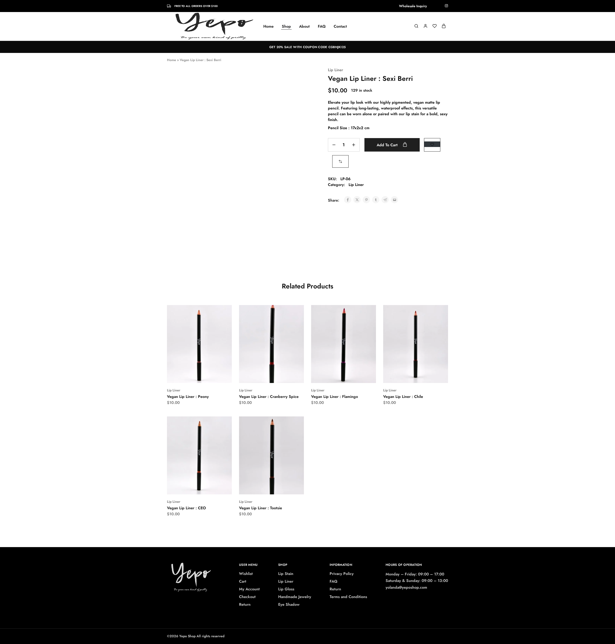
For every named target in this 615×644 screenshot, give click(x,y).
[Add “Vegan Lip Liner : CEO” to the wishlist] (211, 487)
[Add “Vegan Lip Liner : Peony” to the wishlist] (211, 376)
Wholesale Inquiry (413, 6)
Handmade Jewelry (294, 596)
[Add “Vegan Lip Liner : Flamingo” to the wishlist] (355, 376)
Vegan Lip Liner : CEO (186, 508)
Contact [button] (340, 26)
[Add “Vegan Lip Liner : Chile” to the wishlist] (427, 376)
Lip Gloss (286, 589)
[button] (340, 161)
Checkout (247, 596)
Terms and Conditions (348, 596)
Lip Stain (285, 573)
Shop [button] (286, 26)
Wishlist (246, 573)
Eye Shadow (289, 604)
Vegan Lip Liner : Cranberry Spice (269, 396)
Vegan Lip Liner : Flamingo (334, 396)
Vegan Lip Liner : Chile (403, 396)
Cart (242, 581)
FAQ (322, 26)
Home (268, 26)
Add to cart (388, 145)
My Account (249, 589)
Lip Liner (335, 70)
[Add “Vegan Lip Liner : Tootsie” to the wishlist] (283, 487)
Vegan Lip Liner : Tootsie (260, 508)
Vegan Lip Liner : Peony (188, 396)
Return (245, 604)
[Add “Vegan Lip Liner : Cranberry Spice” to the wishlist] (283, 376)
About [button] (304, 26)
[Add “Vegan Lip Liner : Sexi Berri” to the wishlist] (432, 144)
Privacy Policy (342, 573)
